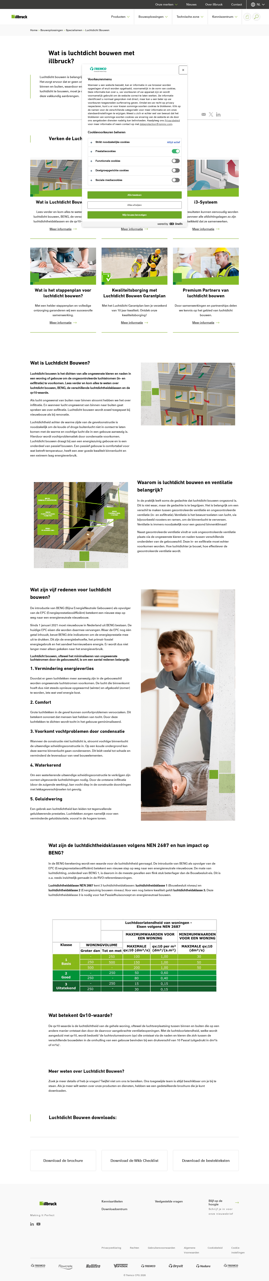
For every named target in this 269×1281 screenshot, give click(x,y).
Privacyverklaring (111, 1247)
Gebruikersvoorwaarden (161, 1247)
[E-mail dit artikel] (203, 114)
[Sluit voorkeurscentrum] (183, 70)
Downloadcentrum (114, 1209)
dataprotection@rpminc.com (156, 124)
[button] (120, 17)
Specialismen (74, 30)
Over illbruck (214, 4)
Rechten (134, 1247)
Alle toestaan (134, 195)
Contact (236, 4)
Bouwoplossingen (51, 30)
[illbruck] (22, 16)
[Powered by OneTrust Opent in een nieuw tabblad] (171, 224)
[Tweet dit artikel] (211, 114)
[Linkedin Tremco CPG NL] (32, 1225)
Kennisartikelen (112, 1201)
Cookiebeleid (215, 1247)
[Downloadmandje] (247, 17)
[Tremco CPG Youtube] (38, 1226)
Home (34, 30)
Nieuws (191, 4)
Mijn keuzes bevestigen (134, 215)
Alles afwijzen (134, 205)
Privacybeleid (172, 120)
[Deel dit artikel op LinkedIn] (218, 114)
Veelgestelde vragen (169, 1201)
